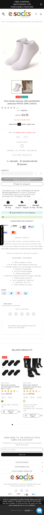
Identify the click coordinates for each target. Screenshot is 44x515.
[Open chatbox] (39, 511)
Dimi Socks (5, 383)
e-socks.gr (19, 14)
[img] (8, 108)
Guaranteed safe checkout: (22, 221)
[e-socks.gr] (22, 477)
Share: (3, 290)
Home (3, 21)
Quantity (5, 170)
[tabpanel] (11, 386)
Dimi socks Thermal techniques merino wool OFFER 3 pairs (32, 386)
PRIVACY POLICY (17, 510)
